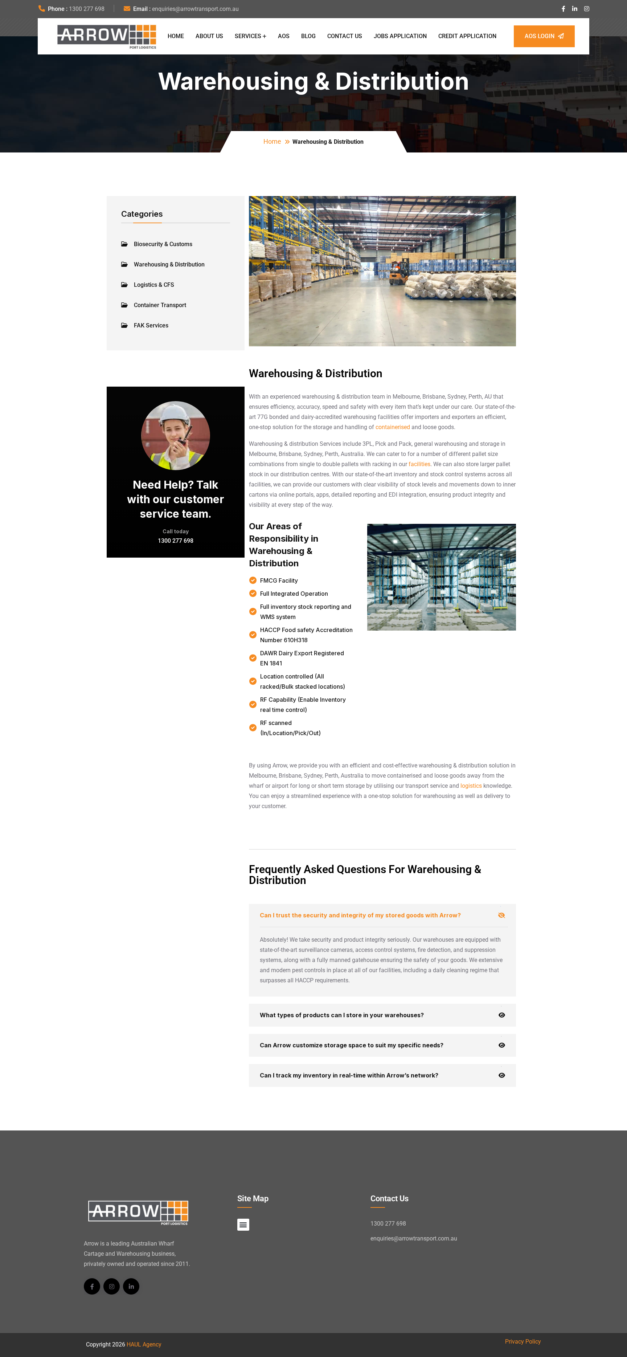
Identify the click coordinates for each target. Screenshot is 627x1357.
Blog (308, 36)
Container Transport (160, 305)
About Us (209, 36)
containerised (393, 427)
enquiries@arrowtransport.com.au (195, 8)
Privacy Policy (523, 1341)
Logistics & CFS (154, 284)
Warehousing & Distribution (169, 264)
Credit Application (467, 36)
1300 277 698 (86, 8)
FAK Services (151, 325)
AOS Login (539, 36)
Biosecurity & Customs (163, 244)
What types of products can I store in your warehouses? (342, 1015)
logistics (471, 785)
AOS (284, 36)
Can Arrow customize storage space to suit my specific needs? (351, 1045)
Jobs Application (400, 36)
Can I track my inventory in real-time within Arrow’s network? (349, 1075)
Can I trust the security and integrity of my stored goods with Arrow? (360, 915)
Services (248, 36)
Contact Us (344, 36)
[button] (243, 1225)
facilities (419, 464)
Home (176, 36)
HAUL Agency (144, 1344)
